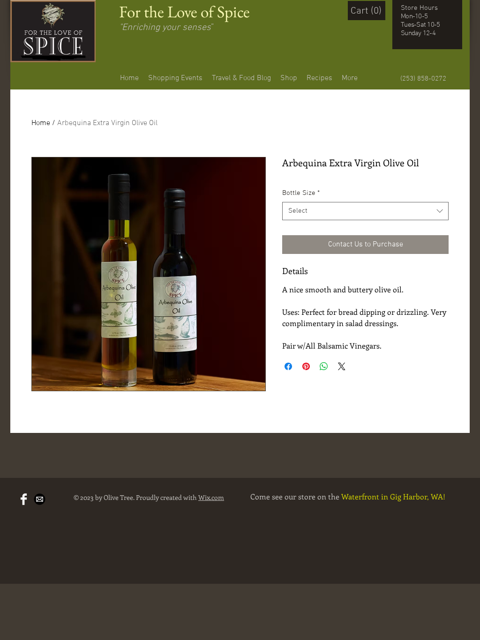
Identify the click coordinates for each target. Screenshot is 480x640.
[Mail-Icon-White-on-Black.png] (39, 499)
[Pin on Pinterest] (306, 366)
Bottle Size (301, 193)
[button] (369, 10)
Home (40, 123)
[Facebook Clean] (24, 499)
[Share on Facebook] (288, 366)
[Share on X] (341, 366)
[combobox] (365, 211)
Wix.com (211, 497)
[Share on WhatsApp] (324, 366)
